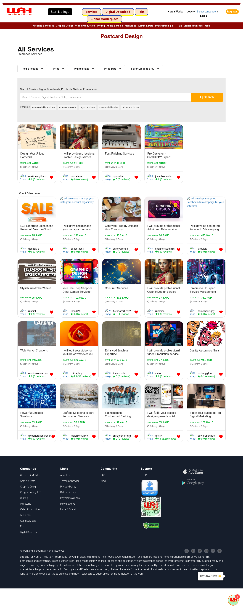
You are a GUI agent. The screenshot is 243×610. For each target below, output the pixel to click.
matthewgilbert (37, 176)
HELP (144, 475)
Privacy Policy (68, 486)
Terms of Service (69, 480)
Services (91, 12)
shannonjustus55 (165, 248)
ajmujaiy (202, 248)
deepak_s (33, 248)
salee (158, 373)
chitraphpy (77, 373)
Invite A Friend (68, 509)
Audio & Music (115, 25)
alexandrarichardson (39, 435)
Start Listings (60, 12)
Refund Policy (68, 492)
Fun (180, 25)
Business (25, 515)
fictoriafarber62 (122, 311)
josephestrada (163, 176)
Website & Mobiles (43, 25)
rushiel (32, 311)
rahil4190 (76, 311)
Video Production (85, 25)
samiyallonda (120, 248)
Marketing (130, 25)
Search (208, 97)
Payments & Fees (70, 498)
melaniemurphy (79, 435)
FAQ (103, 475)
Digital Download (117, 12)
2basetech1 (77, 248)
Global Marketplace (104, 19)
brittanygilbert (205, 373)
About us (65, 475)
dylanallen (118, 176)
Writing (101, 25)
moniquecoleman (38, 373)
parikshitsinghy (206, 311)
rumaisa (160, 311)
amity (158, 435)
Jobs (141, 12)
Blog (103, 480)
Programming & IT (165, 25)
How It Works (67, 503)
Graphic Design (64, 25)
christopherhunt (122, 435)
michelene (76, 176)
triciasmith (119, 373)
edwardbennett (206, 435)
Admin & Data (145, 25)
